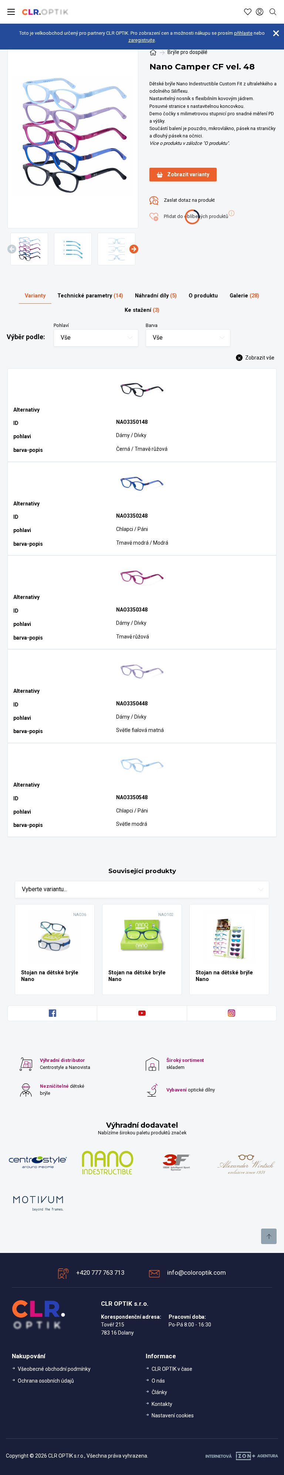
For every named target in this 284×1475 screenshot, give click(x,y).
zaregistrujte (141, 40)
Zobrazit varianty (188, 174)
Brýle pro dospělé (187, 52)
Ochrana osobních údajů (46, 1381)
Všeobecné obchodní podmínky (54, 1369)
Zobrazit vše (259, 358)
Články (159, 1392)
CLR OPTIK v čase (172, 1369)
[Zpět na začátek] (269, 1236)
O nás (158, 1381)
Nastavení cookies (173, 1415)
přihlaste (243, 33)
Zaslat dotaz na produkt (189, 200)
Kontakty (162, 1404)
